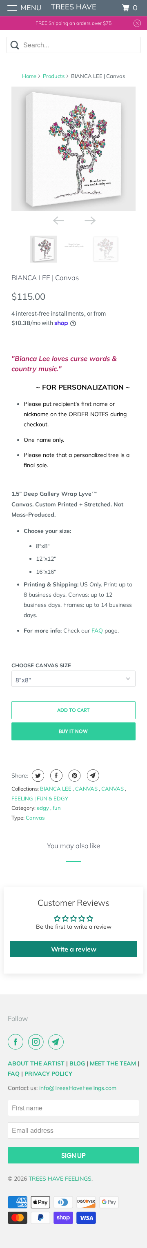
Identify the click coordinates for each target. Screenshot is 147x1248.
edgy (43, 808)
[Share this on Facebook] (55, 775)
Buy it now (73, 731)
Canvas (35, 817)
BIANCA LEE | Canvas (45, 277)
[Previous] (58, 220)
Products (54, 76)
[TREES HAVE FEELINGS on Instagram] (37, 1042)
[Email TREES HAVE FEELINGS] (57, 1042)
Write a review (73, 949)
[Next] (89, 220)
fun (57, 808)
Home (29, 76)
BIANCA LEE (56, 788)
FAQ (97, 630)
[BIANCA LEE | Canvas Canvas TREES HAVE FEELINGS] (73, 149)
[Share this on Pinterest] (74, 775)
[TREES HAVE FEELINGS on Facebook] (17, 1042)
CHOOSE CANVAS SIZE (41, 665)
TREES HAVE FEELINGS (60, 1178)
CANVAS (87, 788)
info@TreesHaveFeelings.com (77, 1088)
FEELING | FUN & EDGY (39, 798)
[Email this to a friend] (92, 775)
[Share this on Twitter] (37, 775)
